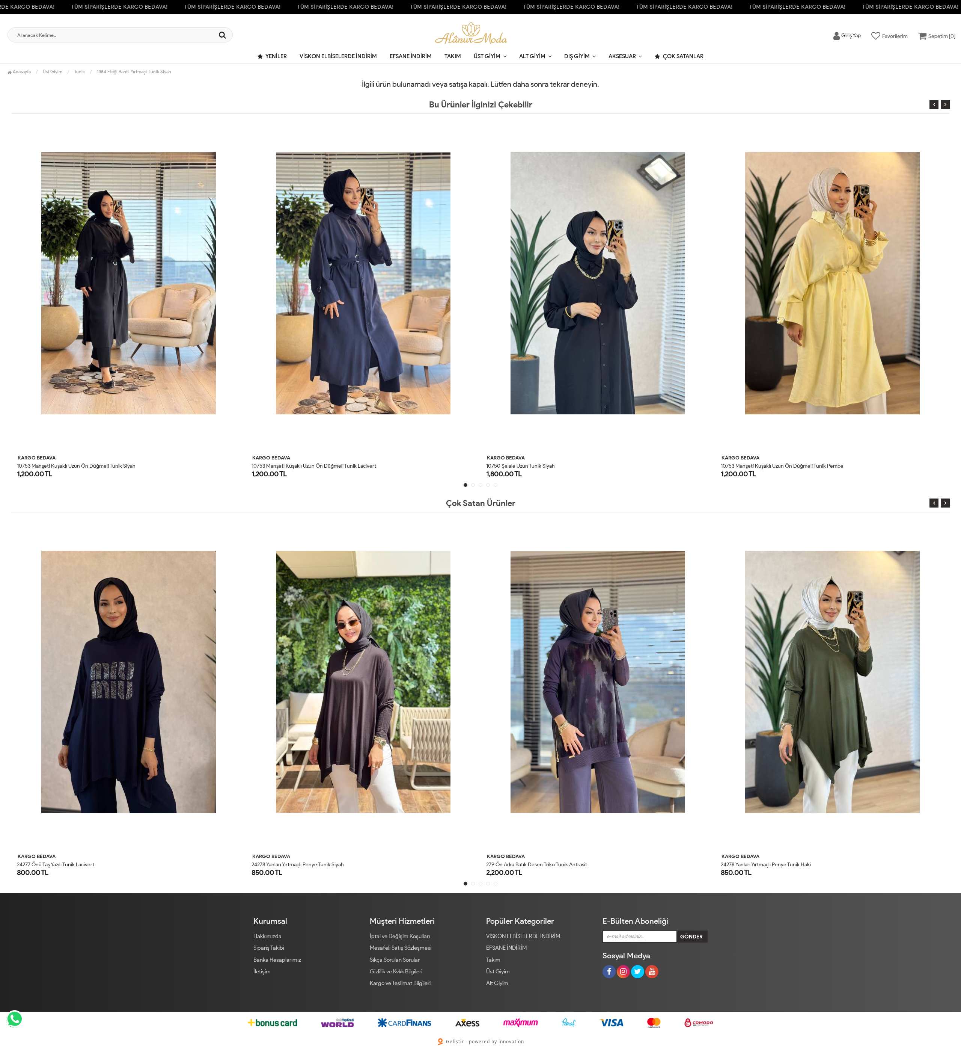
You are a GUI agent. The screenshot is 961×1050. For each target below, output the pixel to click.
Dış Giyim (577, 56)
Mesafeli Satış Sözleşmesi (400, 947)
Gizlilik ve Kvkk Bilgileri (396, 971)
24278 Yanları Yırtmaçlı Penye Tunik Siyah (63, 864)
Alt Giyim (532, 56)
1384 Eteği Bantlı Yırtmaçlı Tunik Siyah (134, 71)
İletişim (262, 971)
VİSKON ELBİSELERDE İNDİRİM (338, 56)
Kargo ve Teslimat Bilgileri (400, 983)
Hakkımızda (267, 936)
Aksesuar (622, 56)
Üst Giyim (487, 56)
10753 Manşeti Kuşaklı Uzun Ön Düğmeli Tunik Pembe (547, 466)
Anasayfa (21, 71)
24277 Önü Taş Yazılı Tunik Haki (755, 864)
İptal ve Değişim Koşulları (400, 936)
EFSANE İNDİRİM (411, 56)
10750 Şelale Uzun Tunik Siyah (286, 466)
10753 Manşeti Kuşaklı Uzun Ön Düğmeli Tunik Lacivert (79, 466)
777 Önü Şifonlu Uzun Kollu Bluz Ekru (763, 466)
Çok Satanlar (682, 56)
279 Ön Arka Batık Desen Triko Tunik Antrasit (302, 864)
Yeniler (276, 56)
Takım (452, 56)
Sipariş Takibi (268, 947)
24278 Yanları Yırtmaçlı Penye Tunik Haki (531, 864)
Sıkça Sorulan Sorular (395, 959)
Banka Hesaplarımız (277, 959)
